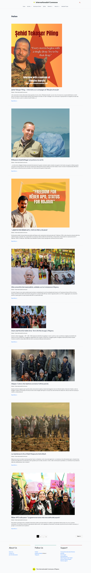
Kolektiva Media (38, 553)
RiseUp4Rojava (64, 556)
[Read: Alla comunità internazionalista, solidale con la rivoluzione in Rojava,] (43, 266)
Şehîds (44, 6)
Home (24, 6)
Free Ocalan (63, 555)
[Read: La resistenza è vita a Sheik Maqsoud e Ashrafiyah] (40, 426)
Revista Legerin (64, 560)
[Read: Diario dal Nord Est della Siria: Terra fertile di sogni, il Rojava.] (28, 317)
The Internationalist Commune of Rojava (47, 569)
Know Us (11, 552)
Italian (12, 92)
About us (56, 6)
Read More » (14, 101)
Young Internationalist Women (68, 552)
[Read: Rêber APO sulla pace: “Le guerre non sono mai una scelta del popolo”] (43, 493)
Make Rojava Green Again (67, 557)
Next (79, 536)
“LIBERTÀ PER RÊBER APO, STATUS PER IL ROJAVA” (29, 230)
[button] (79, 2)
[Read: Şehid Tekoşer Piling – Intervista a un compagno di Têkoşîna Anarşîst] (36, 55)
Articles (28, 6)
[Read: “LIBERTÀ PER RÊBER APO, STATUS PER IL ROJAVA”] (40, 203)
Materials (50, 6)
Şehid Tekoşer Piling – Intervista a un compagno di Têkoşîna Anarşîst (35, 90)
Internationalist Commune (47, 2)
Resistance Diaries (37, 6)
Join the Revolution (13, 555)
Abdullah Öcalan (64, 6)
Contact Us (11, 553)
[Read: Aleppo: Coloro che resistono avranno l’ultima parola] (43, 365)
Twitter (36, 552)
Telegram (37, 555)
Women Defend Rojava (66, 559)
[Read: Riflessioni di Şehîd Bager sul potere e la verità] (40, 132)
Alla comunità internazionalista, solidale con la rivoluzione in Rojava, (35, 287)
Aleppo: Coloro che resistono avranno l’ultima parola (29, 384)
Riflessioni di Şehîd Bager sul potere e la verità (27, 160)
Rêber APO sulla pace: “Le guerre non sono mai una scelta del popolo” (35, 517)
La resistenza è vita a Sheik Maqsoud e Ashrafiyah (28, 454)
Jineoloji (62, 553)
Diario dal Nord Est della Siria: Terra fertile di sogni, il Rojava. (32, 331)
